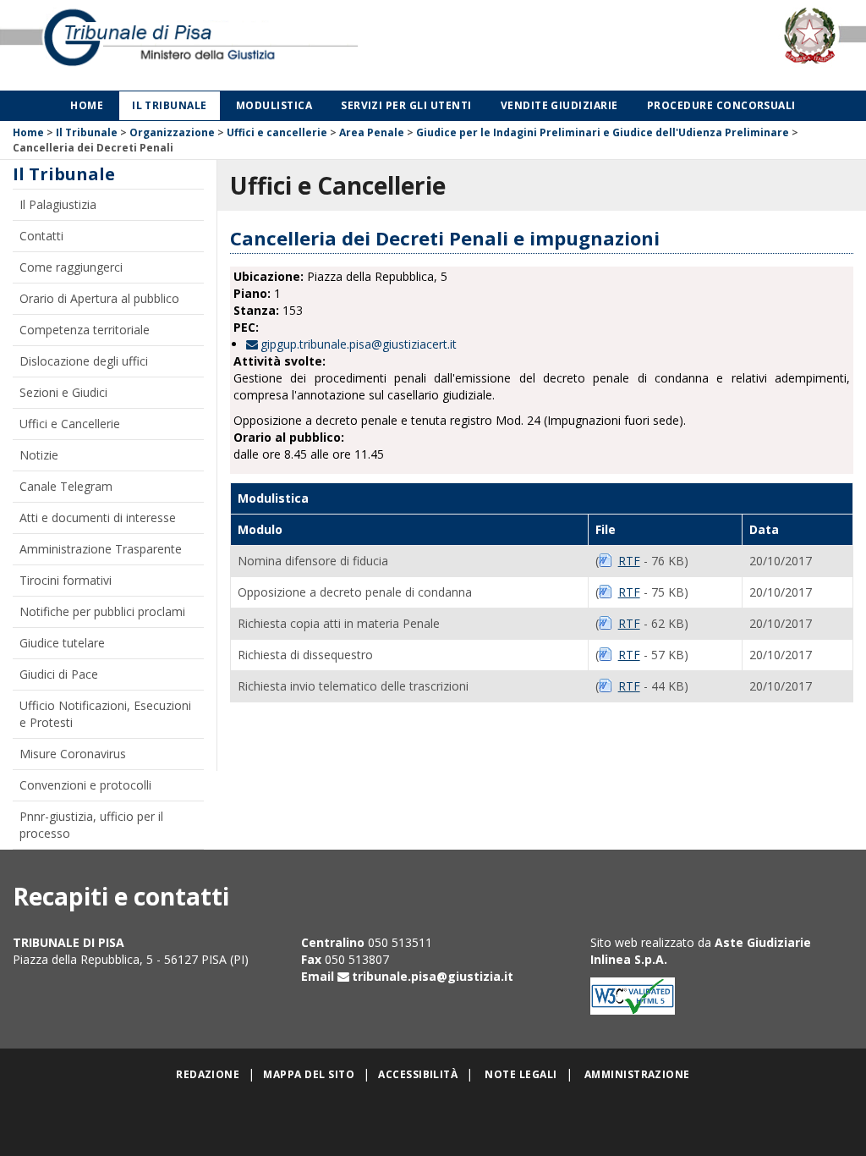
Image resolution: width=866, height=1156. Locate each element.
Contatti (41, 236)
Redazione (207, 1074)
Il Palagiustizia (57, 204)
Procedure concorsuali (721, 105)
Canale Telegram (65, 486)
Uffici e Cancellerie (69, 424)
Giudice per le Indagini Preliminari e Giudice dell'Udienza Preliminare (602, 132)
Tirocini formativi (65, 580)
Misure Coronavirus (72, 754)
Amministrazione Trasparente (100, 549)
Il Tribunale (169, 105)
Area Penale (371, 132)
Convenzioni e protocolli (85, 785)
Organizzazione (172, 132)
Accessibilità (418, 1074)
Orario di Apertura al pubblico (99, 298)
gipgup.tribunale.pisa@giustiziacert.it (358, 344)
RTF (629, 561)
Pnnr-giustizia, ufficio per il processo (91, 824)
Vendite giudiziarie (559, 105)
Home (86, 105)
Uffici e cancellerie (277, 132)
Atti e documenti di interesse (97, 517)
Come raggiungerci (71, 267)
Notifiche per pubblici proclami (102, 611)
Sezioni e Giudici (63, 392)
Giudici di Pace (58, 674)
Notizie (38, 455)
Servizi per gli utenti (406, 105)
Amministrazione (637, 1074)
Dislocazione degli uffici (83, 361)
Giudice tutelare (62, 643)
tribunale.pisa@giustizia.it (432, 976)
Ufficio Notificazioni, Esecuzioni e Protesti (105, 713)
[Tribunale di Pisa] (180, 45)
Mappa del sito (308, 1074)
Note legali (520, 1074)
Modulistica (274, 105)
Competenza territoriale (84, 330)
